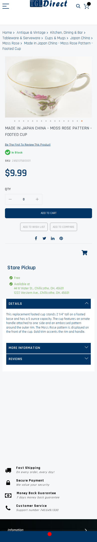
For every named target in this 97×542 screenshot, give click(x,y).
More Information (24, 348)
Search (78, 6)
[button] (15, 121)
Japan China (80, 38)
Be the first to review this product (27, 145)
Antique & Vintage (31, 32)
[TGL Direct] (48, 3)
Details (15, 303)
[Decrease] (10, 199)
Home (7, 32)
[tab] (48, 304)
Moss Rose (10, 43)
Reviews (15, 359)
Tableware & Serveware (21, 38)
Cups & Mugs (55, 38)
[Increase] (37, 199)
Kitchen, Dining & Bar (66, 32)
